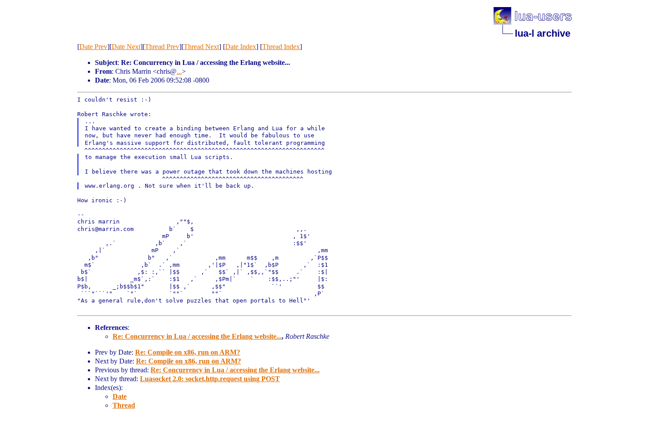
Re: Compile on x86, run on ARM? (187, 352)
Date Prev (93, 46)
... (179, 71)
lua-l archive (542, 33)
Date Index (240, 46)
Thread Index (281, 46)
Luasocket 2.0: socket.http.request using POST (210, 378)
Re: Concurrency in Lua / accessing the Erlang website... (197, 336)
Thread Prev (162, 46)
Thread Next (201, 46)
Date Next (126, 46)
